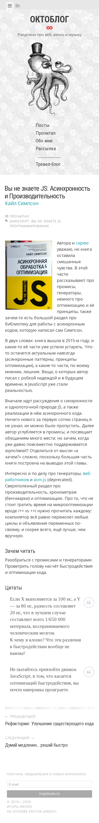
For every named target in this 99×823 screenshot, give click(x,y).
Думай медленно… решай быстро (36, 745)
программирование (29, 226)
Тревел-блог (48, 164)
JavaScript (19, 221)
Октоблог (49, 19)
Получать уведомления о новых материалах (46, 774)
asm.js (40, 479)
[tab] (10, 6)
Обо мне (44, 140)
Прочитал (45, 133)
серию (82, 243)
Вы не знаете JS (46, 221)
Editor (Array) (42, 811)
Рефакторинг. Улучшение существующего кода (49, 723)
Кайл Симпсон (21, 203)
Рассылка (46, 148)
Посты (43, 125)
